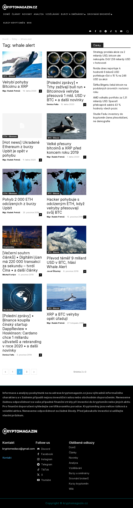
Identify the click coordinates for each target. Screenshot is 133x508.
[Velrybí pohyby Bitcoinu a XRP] (22, 64)
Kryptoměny (8, 247)
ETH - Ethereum (10, 136)
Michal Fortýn (9, 274)
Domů (5, 39)
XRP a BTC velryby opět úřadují (63, 316)
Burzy (50, 77)
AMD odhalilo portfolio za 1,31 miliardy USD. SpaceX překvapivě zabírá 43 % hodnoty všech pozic (110, 103)
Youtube (46, 480)
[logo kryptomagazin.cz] (19, 7)
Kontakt (6, 457)
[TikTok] (111, 32)
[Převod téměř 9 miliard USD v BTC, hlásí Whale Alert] (66, 240)
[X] (116, 32)
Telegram (46, 464)
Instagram (46, 459)
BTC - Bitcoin (9, 76)
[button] (127, 31)
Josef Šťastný (54, 271)
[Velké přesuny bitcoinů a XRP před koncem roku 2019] (66, 126)
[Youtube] (121, 32)
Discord (45, 449)
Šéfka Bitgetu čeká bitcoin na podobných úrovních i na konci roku (110, 88)
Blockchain (8, 310)
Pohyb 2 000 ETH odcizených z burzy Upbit (19, 203)
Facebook (47, 454)
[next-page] (34, 372)
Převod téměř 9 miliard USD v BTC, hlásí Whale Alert (66, 262)
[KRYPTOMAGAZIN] (19, 431)
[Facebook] (95, 32)
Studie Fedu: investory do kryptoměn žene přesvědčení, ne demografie (110, 117)
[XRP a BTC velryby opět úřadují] (66, 297)
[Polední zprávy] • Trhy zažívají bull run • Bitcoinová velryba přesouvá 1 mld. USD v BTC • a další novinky (66, 91)
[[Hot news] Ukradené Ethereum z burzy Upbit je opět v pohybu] (22, 125)
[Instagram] (100, 32)
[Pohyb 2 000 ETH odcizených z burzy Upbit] (22, 182)
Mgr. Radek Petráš (11, 91)
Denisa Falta (52, 104)
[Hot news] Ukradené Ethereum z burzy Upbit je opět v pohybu (20, 149)
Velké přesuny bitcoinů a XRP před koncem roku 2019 (64, 148)
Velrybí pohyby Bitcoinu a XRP (15, 84)
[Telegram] (106, 32)
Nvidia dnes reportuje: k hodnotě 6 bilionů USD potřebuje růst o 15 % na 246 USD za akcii (109, 74)
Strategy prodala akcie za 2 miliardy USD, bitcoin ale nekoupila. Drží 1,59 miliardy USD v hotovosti (111, 57)
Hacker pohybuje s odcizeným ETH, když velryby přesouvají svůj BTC (66, 206)
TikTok (45, 469)
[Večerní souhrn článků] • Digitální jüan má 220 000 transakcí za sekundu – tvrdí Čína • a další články (22, 261)
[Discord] (90, 32)
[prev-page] (5, 372)
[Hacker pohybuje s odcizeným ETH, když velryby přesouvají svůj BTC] (66, 182)
